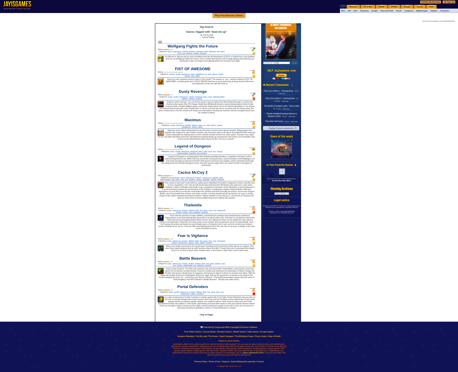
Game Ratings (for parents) (243, 362)
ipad (209, 74)
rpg (198, 153)
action (170, 51)
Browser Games (224, 332)
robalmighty (187, 265)
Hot (349, 11)
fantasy (191, 264)
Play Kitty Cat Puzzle (274, 121)
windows (203, 53)
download (198, 97)
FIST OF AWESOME (193, 69)
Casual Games (209, 332)
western (213, 179)
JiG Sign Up (449, 2)
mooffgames (186, 127)
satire (197, 243)
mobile (220, 74)
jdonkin (218, 264)
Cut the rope (201, 336)
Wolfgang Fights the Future (193, 46)
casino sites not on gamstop (430, 21)
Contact (260, 362)
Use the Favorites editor (281, 181)
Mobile (381, 7)
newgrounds (185, 294)
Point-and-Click (386, 11)
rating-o (192, 99)
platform (189, 53)
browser (192, 51)
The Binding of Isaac (244, 336)
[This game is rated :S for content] (253, 99)
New (343, 11)
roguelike (192, 153)
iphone (214, 74)
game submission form (253, 353)
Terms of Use (215, 362)
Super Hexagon (226, 336)
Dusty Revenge (193, 91)
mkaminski (221, 210)
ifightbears (200, 74)
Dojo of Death (274, 336)
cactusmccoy (207, 178)
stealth (202, 243)
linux (179, 53)
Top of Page (206, 315)
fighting (195, 125)
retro (193, 76)
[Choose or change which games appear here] (295, 165)
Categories (408, 11)
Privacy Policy (200, 362)
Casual (420, 7)
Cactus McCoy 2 (193, 172)
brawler (185, 51)
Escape (375, 11)
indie (210, 97)
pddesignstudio (218, 97)
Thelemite (193, 205)
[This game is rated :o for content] (253, 54)
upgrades (206, 179)
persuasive (221, 241)
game (223, 51)
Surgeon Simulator (186, 336)
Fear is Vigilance (193, 235)
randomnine (182, 243)
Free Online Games (192, 332)
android (172, 74)
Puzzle (399, 11)
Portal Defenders (192, 287)
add (282, 171)
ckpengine (199, 51)
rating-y (196, 53)
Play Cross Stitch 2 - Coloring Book (278, 91)
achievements (174, 178)
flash (206, 51)
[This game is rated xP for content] (253, 294)
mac (183, 53)
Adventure (364, 11)
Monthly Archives (282, 189)
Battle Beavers (192, 258)
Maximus (193, 120)
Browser (353, 7)
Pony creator (261, 336)
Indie (431, 7)
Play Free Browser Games (229, 15)
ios (206, 74)
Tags (343, 6)
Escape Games (267, 332)
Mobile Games (239, 332)
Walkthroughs (422, 11)
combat (191, 97)
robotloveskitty (182, 153)
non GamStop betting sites (447, 21)
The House (213, 336)
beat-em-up (177, 51)
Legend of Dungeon (192, 146)
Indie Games (253, 332)
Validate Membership (430, 2)
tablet (197, 76)
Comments (444, 11)
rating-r (193, 294)
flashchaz (212, 51)
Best (355, 11)
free (218, 51)
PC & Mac (368, 7)
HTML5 (394, 7)
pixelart (179, 212)
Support (433, 11)
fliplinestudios (165, 179)
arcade (178, 74)
